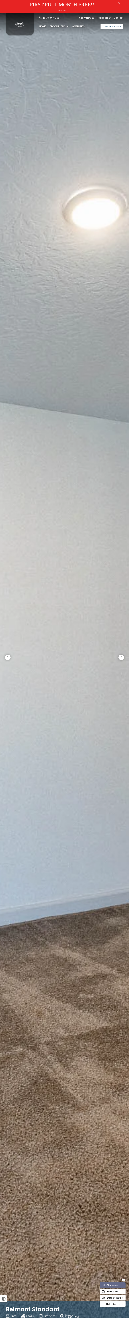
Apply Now (85, 17)
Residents (102, 17)
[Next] (121, 657)
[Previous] (8, 657)
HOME (42, 26)
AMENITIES (78, 26)
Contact (118, 17)
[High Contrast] (3, 1298)
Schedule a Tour (111, 26)
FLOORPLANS (58, 26)
